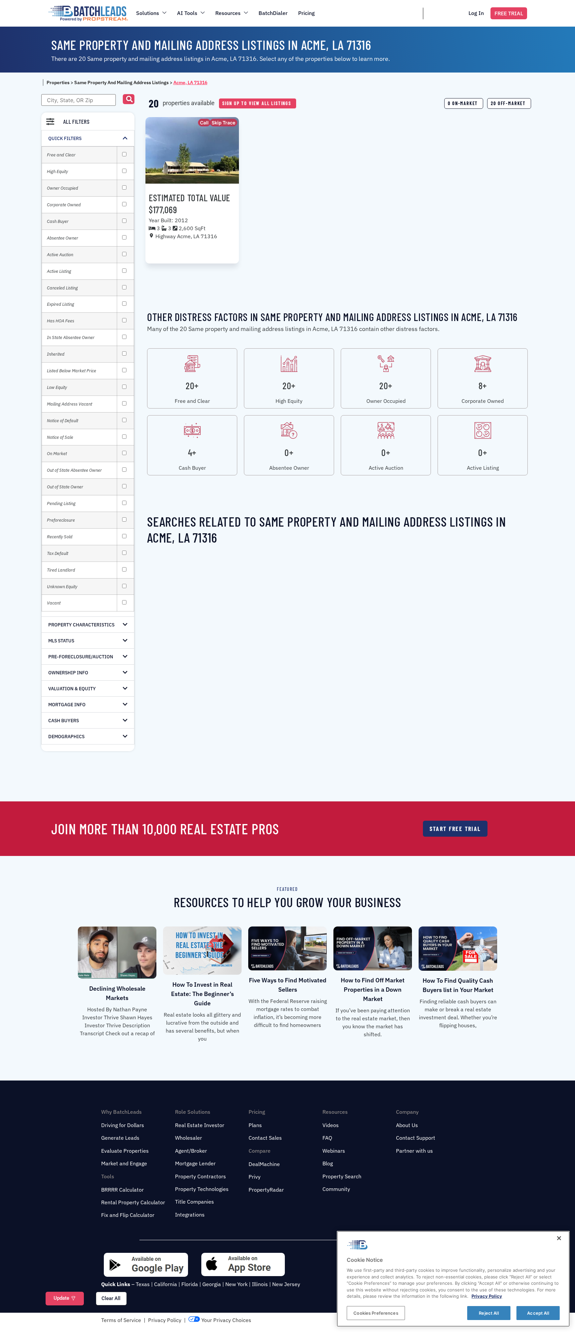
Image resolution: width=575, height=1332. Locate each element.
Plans (255, 1125)
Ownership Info (68, 673)
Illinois (260, 1284)
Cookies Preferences (375, 1312)
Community (336, 1189)
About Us (407, 1125)
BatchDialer (273, 13)
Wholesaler (188, 1137)
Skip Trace (223, 122)
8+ (483, 385)
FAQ (327, 1137)
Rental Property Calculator (133, 1202)
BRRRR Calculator (122, 1189)
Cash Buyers (63, 721)
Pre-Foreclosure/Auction (80, 657)
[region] (453, 1279)
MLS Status (61, 641)
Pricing (306, 13)
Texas (143, 1284)
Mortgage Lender (195, 1163)
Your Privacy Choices (225, 1320)
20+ (192, 385)
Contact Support (415, 1137)
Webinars (333, 1150)
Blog (327, 1163)
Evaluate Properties (125, 1150)
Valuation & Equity (72, 689)
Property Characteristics (81, 625)
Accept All (538, 1312)
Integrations (190, 1214)
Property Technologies (202, 1189)
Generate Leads (120, 1137)
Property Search (341, 1176)
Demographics (66, 737)
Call (204, 122)
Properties (58, 82)
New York (236, 1284)
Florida (189, 1284)
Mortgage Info (67, 705)
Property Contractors (200, 1176)
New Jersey (286, 1284)
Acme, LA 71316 (190, 82)
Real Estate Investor (199, 1125)
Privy (255, 1176)
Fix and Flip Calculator (127, 1215)
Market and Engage (124, 1163)
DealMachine (264, 1164)
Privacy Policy (164, 1320)
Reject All (488, 1312)
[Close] (559, 1238)
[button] (128, 99)
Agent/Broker (191, 1150)
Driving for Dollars (122, 1125)
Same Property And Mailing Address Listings (121, 82)
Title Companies (194, 1201)
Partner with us (414, 1150)
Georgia (211, 1284)
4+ (192, 452)
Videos (330, 1125)
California (165, 1284)
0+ (289, 452)
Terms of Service (121, 1320)
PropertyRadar (266, 1189)
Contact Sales (265, 1137)
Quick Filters (65, 138)
